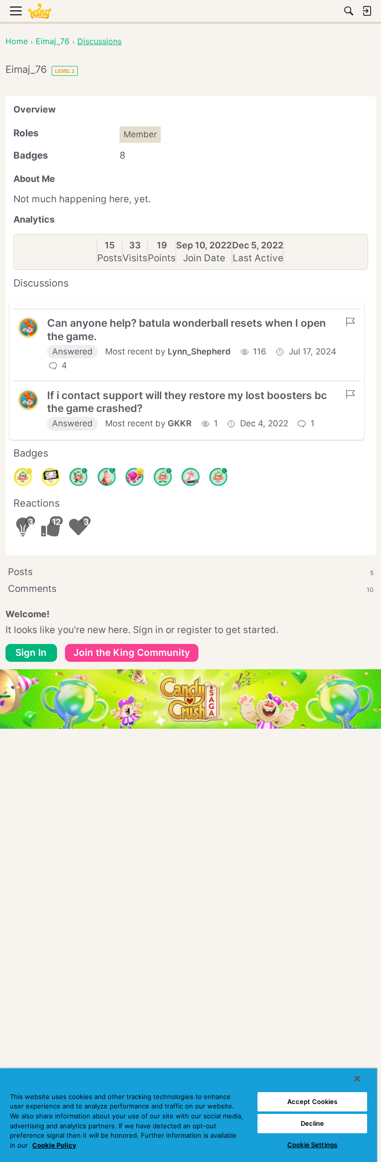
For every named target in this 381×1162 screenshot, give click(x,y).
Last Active (258, 258)
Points (162, 258)
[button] (28, 328)
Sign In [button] (31, 652)
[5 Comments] (78, 476)
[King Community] (40, 11)
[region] (188, 1115)
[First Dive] (218, 476)
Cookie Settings (312, 1145)
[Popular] (106, 476)
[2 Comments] (162, 476)
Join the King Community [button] (131, 652)
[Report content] (350, 322)
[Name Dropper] (190, 476)
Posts (109, 258)
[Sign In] (367, 11)
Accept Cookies (312, 1101)
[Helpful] (134, 476)
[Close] (357, 1079)
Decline (312, 1123)
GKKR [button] (179, 423)
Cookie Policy (54, 1145)
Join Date (204, 258)
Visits (135, 258)
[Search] (349, 11)
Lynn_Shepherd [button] (199, 351)
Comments (191, 588)
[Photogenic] (50, 476)
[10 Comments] (22, 476)
